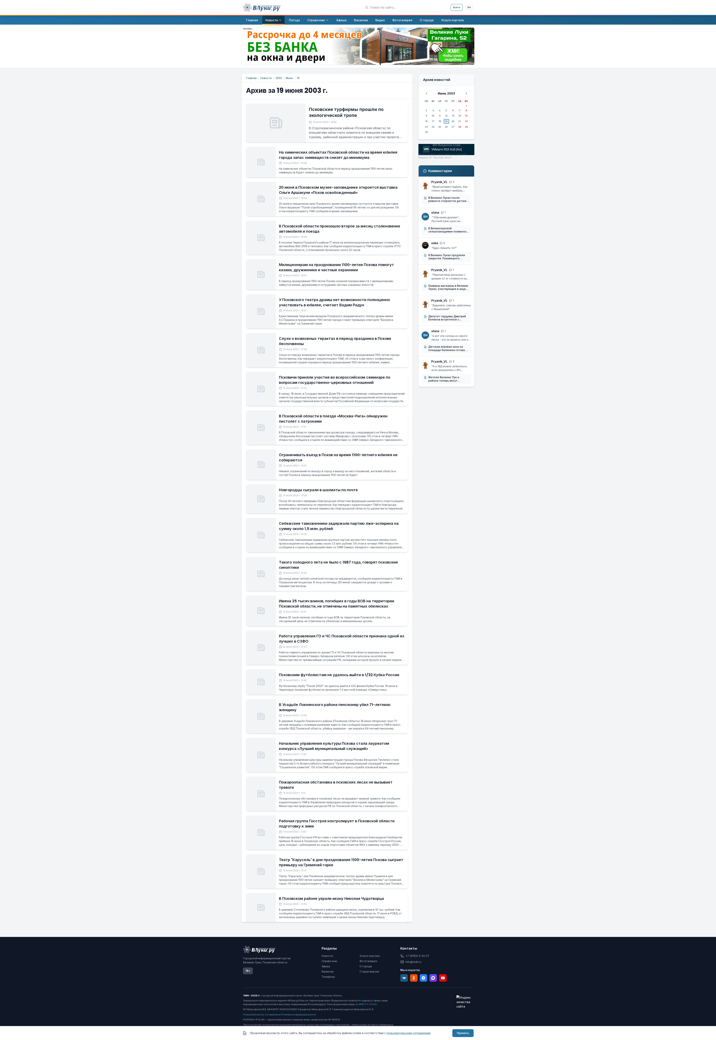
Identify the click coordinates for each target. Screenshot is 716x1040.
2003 (279, 78)
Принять (463, 1033)
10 (433, 115)
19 (446, 121)
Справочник (329, 961)
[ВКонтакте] (404, 978)
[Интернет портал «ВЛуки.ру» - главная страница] (261, 7)
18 (440, 121)
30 (426, 132)
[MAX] (433, 978)
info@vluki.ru (413, 961)
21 (460, 121)
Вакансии (328, 971)
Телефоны (328, 976)
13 (453, 115)
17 (433, 121)
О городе (365, 966)
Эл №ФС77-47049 (366, 1004)
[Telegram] (423, 978)
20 (453, 121)
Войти (456, 7)
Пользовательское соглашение (261, 1014)
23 (426, 126)
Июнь (289, 78)
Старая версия (369, 971)
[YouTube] (443, 978)
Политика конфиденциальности (298, 1014)
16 (426, 121)
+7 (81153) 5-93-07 (417, 955)
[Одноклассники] (413, 978)
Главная (251, 78)
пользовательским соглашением (409, 1033)
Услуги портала (369, 955)
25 (439, 126)
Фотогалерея (368, 961)
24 (433, 126)
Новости (266, 78)
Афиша (326, 966)
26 (446, 126)
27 (453, 126)
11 (440, 115)
